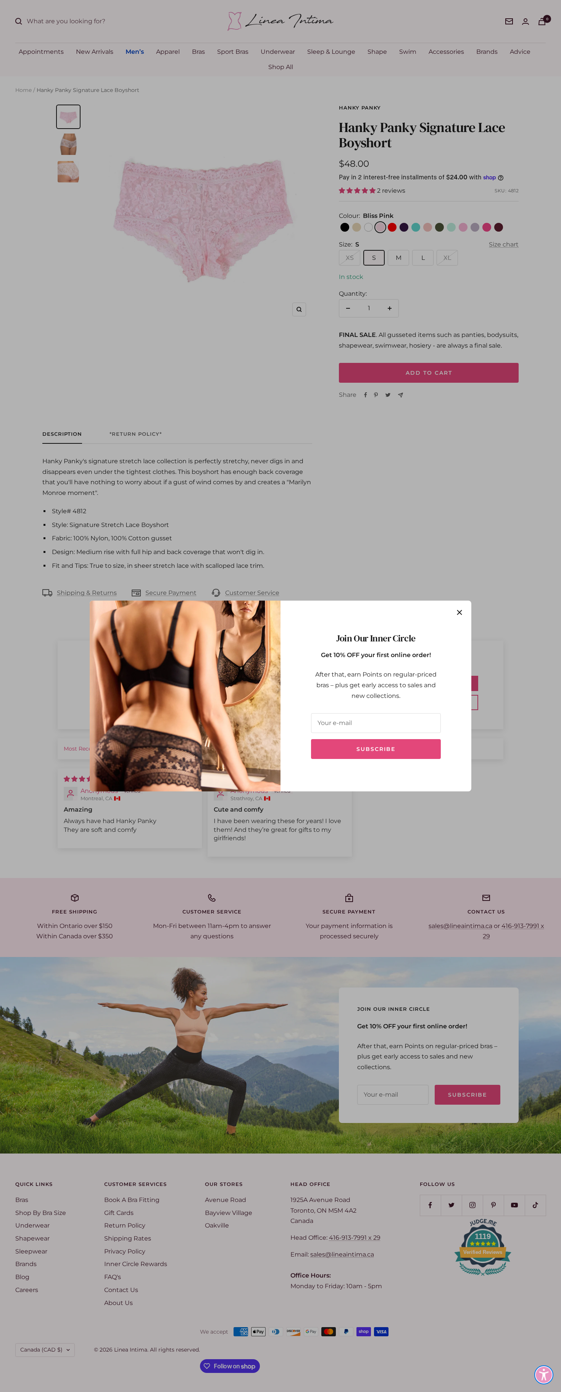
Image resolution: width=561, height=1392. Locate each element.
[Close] (459, 612)
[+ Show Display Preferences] (543, 1374)
